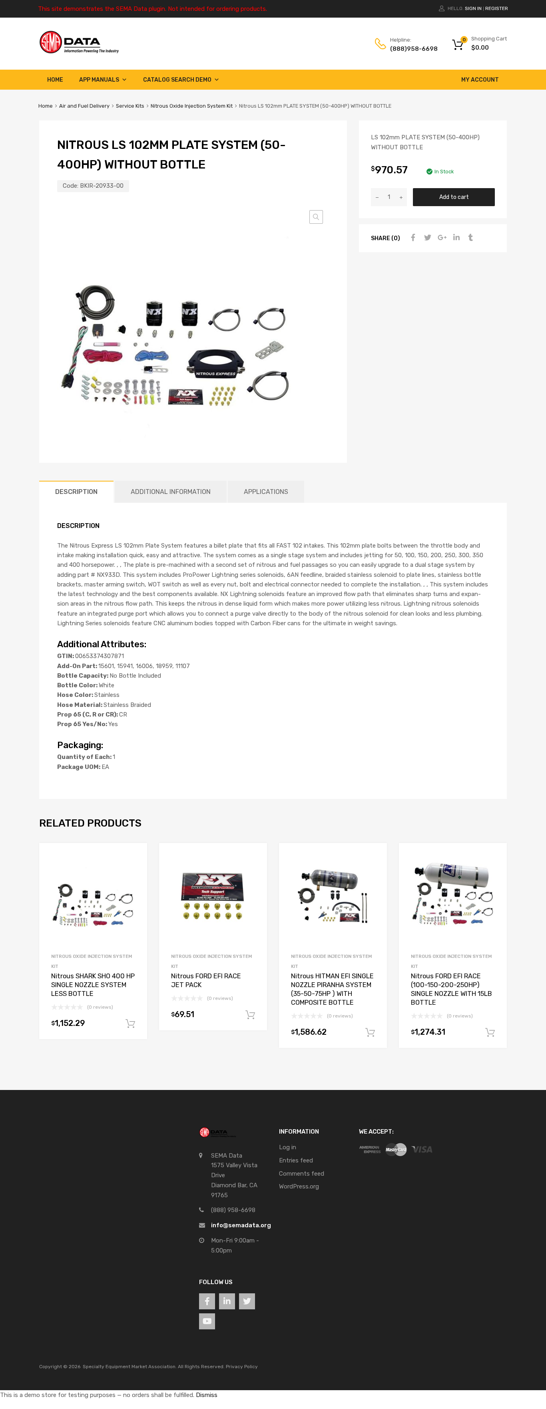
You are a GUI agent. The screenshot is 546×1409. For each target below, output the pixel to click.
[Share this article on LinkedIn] (455, 238)
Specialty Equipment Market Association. (130, 1366)
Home (55, 79)
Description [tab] (76, 492)
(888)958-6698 (409, 48)
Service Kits (130, 106)
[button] (316, 217)
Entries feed (296, 1160)
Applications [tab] (266, 492)
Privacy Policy (242, 1366)
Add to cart (454, 197)
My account (480, 79)
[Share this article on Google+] (441, 238)
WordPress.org (299, 1186)
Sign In (473, 8)
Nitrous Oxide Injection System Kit (192, 106)
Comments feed (301, 1173)
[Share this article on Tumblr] (469, 238)
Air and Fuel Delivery (84, 106)
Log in (287, 1147)
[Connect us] (207, 1301)
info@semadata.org (241, 1225)
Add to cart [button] (130, 1024)
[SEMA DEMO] (79, 51)
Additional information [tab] (171, 492)
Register (496, 8)
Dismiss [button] (206, 1395)
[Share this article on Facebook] (412, 238)
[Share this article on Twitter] (426, 238)
